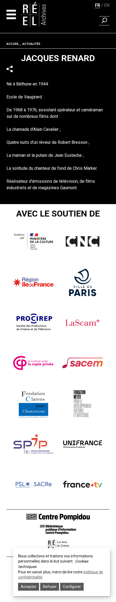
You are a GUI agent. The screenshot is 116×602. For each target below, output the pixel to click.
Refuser (50, 586)
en (107, 5)
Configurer (72, 586)
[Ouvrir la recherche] (104, 20)
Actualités (31, 44)
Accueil (12, 44)
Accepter (28, 586)
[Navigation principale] (11, 14)
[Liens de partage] (9, 69)
